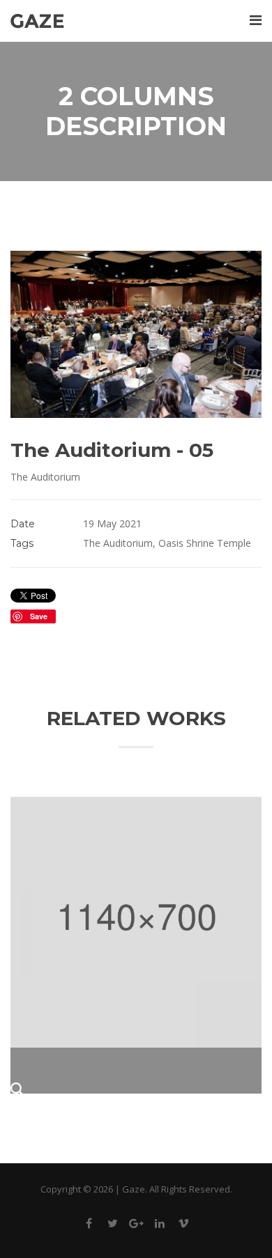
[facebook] (88, 1226)
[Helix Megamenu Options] (256, 20)
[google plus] (136, 1226)
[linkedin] (159, 1226)
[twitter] (112, 1226)
